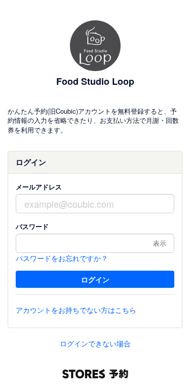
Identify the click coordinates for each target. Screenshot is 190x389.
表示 (159, 243)
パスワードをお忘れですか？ (62, 258)
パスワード (32, 226)
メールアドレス (39, 186)
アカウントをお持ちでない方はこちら (76, 310)
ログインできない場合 (95, 343)
